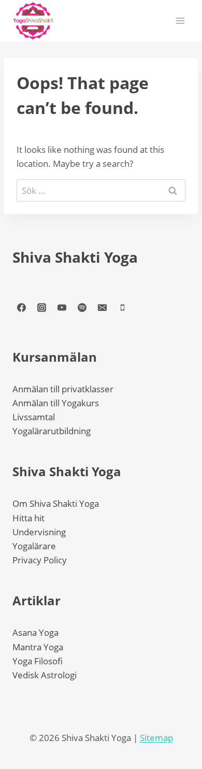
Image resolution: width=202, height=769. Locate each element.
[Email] (102, 308)
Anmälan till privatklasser (62, 389)
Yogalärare (34, 546)
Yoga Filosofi (37, 661)
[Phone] (122, 308)
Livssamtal (33, 417)
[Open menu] (180, 20)
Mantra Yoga (37, 647)
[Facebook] (21, 308)
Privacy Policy (39, 560)
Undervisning (39, 532)
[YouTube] (61, 308)
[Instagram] (41, 308)
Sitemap (156, 738)
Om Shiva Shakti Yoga (55, 503)
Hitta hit (28, 518)
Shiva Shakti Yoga (75, 257)
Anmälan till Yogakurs (55, 403)
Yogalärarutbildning (51, 431)
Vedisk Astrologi (44, 675)
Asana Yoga (35, 632)
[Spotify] (82, 308)
